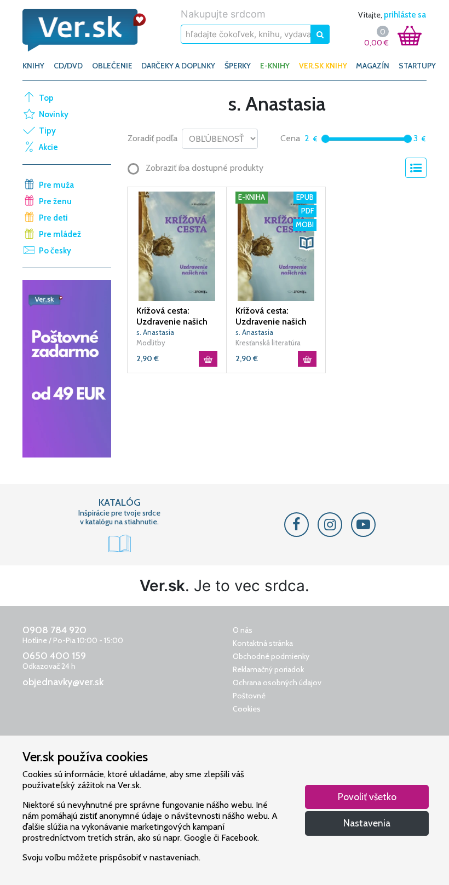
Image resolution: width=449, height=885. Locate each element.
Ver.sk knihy (323, 66)
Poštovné (249, 696)
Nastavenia (366, 823)
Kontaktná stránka (263, 643)
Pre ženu (55, 201)
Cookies (247, 709)
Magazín (372, 66)
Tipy (47, 131)
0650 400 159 (54, 656)
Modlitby (150, 342)
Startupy (417, 66)
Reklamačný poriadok (268, 669)
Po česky (55, 251)
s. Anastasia (155, 332)
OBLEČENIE (112, 66)
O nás (242, 630)
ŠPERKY (238, 66)
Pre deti (53, 218)
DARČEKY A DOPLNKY (178, 66)
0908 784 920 (54, 630)
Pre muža (56, 185)
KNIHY (33, 66)
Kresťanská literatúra (268, 342)
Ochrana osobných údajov (277, 682)
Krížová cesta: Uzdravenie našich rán (172, 316)
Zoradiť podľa (152, 138)
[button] (306, 243)
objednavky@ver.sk (62, 682)
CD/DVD (68, 66)
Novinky (53, 114)
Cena (290, 138)
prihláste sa (405, 15)
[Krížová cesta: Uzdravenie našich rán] (176, 246)
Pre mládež (60, 234)
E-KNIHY (275, 66)
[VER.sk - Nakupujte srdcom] (84, 30)
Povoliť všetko (367, 796)
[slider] (325, 139)
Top (46, 98)
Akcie (48, 147)
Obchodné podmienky (271, 656)
